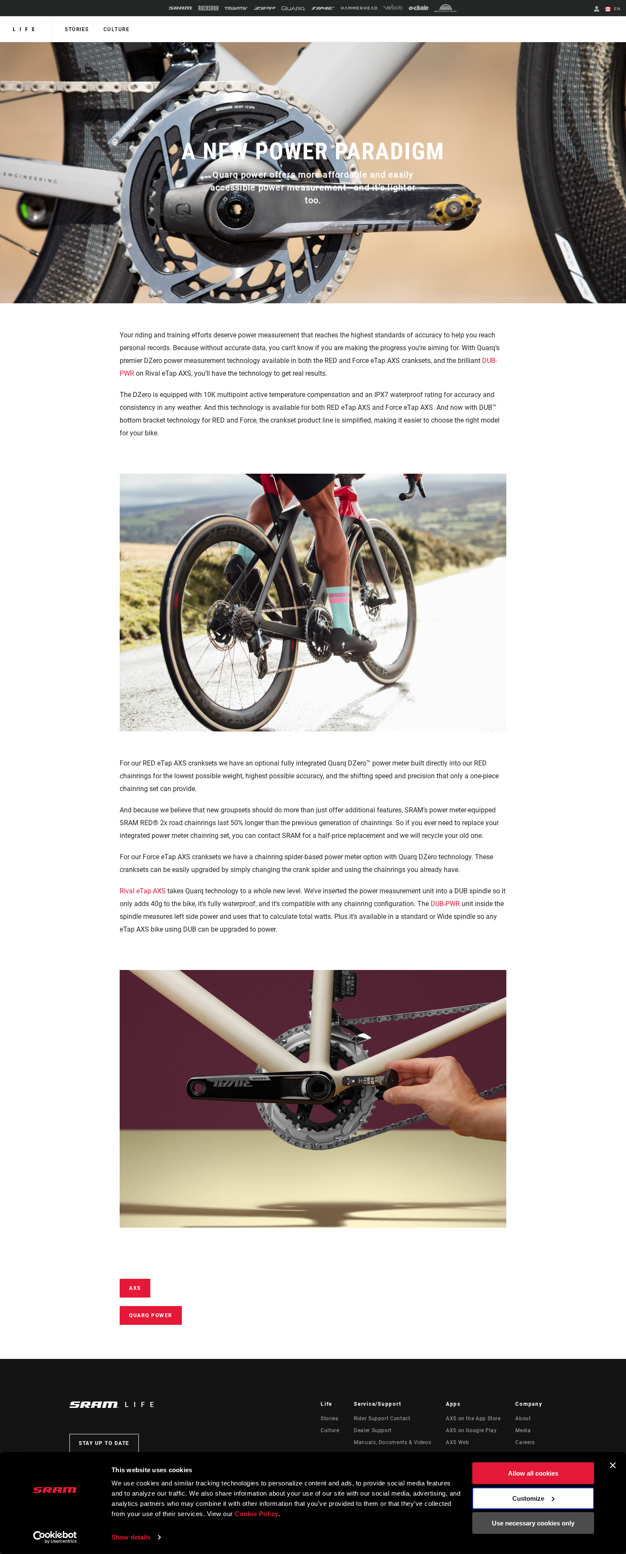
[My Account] (596, 9)
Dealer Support (373, 1430)
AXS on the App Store (473, 1419)
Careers (524, 1442)
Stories (77, 29)
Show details (131, 1537)
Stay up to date (104, 1443)
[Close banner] (613, 1465)
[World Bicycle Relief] (445, 8)
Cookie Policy (257, 1513)
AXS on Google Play (471, 1430)
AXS (135, 1288)
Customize (528, 1498)
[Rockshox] (208, 8)
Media (523, 1430)
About (523, 1419)
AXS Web (457, 1442)
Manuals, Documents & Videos (392, 1442)
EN (616, 8)
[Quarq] (293, 8)
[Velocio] (392, 8)
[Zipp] (265, 8)
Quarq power (150, 1315)
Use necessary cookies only (533, 1523)
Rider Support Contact (382, 1419)
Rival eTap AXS (143, 891)
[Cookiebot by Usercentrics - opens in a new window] (55, 1537)
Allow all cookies (533, 1473)
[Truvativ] (236, 8)
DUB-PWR (445, 904)
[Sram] (180, 8)
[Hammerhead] (359, 8)
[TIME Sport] (323, 8)
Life (26, 29)
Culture (116, 29)
